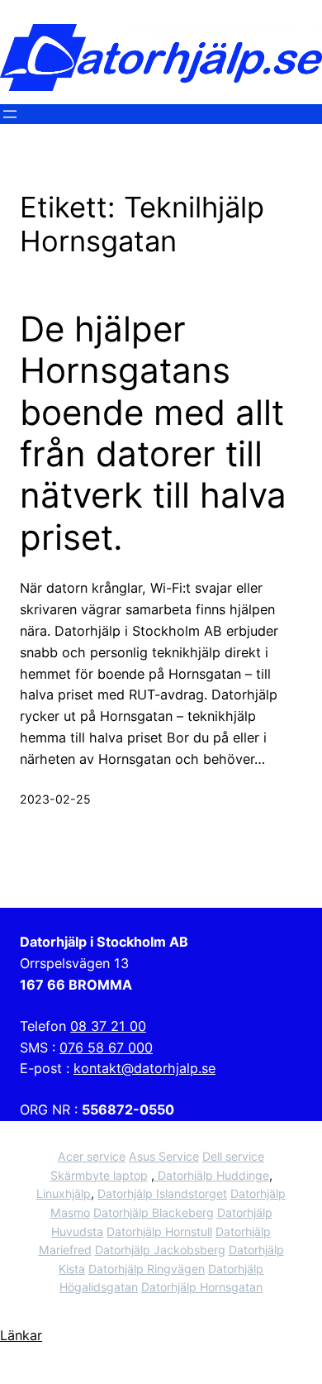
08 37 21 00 (108, 1026)
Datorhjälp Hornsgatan (202, 1287)
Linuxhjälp (63, 1193)
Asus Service (164, 1156)
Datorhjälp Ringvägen (146, 1269)
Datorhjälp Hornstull (159, 1231)
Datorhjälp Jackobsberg (160, 1250)
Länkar (21, 1335)
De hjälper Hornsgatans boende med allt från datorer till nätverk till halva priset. (153, 433)
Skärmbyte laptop (99, 1175)
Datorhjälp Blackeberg (153, 1212)
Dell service (233, 1156)
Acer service (91, 1156)
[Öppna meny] (10, 114)
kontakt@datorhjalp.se (144, 1068)
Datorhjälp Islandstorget (162, 1193)
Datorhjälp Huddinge (211, 1175)
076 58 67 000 (106, 1047)
